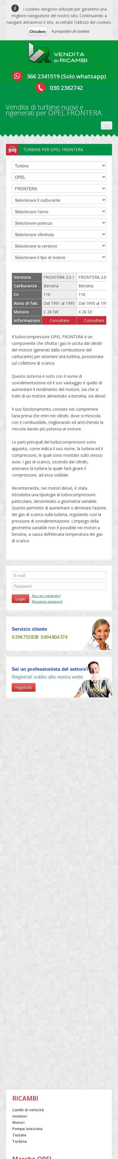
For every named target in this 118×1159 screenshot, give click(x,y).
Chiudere (38, 31)
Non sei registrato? (46, 596)
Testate (19, 1135)
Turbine (19, 1141)
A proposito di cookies (70, 31)
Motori (18, 1122)
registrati (23, 687)
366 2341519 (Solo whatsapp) (66, 76)
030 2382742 (66, 88)
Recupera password (47, 601)
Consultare (59, 320)
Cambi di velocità (28, 1109)
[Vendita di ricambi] (59, 53)
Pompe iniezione (27, 1128)
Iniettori (19, 1116)
